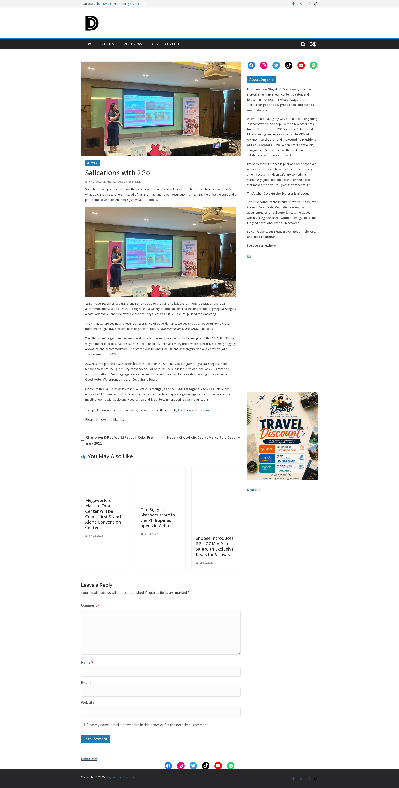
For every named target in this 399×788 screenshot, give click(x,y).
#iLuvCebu (92, 163)
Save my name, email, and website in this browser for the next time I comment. (147, 724)
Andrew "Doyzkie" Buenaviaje (124, 182)
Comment (90, 605)
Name (87, 662)
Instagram (205, 410)
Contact (172, 44)
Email (86, 682)
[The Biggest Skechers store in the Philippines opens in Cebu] (160, 469)
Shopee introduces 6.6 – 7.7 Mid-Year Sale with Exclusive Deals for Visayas (215, 546)
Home (88, 44)
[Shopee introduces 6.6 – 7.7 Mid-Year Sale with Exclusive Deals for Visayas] (216, 469)
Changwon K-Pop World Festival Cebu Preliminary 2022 (122, 440)
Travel (105, 44)
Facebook (184, 410)
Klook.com (254, 490)
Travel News (132, 44)
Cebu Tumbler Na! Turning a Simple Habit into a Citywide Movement (117, 6)
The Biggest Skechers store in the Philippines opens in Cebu (157, 518)
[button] (113, 44)
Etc (151, 44)
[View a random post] (313, 44)
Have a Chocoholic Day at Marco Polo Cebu (201, 437)
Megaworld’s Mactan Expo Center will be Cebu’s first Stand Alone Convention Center (103, 514)
